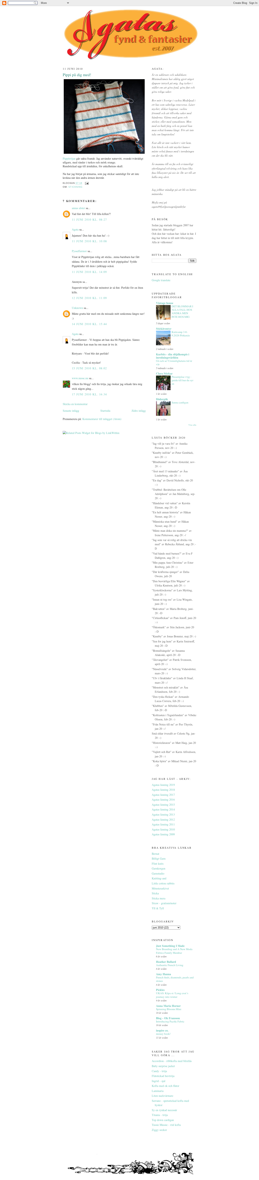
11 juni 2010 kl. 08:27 (89, 219)
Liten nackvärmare (162, 1096)
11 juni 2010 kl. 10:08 (89, 241)
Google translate (161, 280)
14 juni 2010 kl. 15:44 (89, 324)
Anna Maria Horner (168, 1006)
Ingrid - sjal (158, 1081)
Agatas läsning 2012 (163, 819)
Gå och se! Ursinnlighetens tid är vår (174, 362)
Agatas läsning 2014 (163, 809)
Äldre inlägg (138, 411)
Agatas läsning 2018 (163, 790)
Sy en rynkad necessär (164, 1110)
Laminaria (157, 1091)
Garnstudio (158, 873)
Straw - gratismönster (164, 903)
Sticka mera (158, 898)
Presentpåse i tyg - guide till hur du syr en (182, 380)
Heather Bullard (166, 962)
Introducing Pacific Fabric (170, 1021)
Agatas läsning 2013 (163, 814)
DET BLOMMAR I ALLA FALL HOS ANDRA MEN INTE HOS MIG (182, 311)
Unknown (77, 308)
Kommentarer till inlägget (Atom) (101, 419)
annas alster (78, 208)
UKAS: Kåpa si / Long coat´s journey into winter (172, 994)
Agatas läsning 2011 (163, 824)
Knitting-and (159, 878)
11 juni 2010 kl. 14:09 (89, 272)
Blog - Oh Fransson (168, 1018)
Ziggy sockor (159, 1130)
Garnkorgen (158, 868)
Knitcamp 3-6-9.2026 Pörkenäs (181, 333)
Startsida (105, 411)
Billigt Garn (159, 858)
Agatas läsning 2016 (163, 799)
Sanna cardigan (180, 402)
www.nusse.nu (80, 378)
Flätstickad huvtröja (163, 1076)
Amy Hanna (163, 974)
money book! (163, 1034)
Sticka (155, 893)
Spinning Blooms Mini (168, 1009)
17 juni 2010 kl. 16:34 (89, 394)
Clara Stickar (164, 373)
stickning (75, 187)
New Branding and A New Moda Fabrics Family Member (174, 950)
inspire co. (162, 1030)
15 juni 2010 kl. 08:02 (89, 368)
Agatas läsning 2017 (163, 795)
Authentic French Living (169, 965)
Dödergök (162, 399)
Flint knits (157, 863)
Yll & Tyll (158, 908)
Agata (75, 229)
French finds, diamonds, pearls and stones (175, 979)
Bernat (155, 854)
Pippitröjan (69, 158)
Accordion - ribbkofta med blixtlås (172, 1061)
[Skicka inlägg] (86, 183)
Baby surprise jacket (163, 1066)
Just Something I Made (170, 946)
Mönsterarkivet (160, 888)
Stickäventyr (163, 328)
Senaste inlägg (71, 411)
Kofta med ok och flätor (165, 1086)
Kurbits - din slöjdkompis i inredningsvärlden (172, 356)
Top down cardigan (163, 1120)
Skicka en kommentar (75, 404)
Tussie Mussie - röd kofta (166, 1125)
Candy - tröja (159, 1071)
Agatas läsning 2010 (163, 829)
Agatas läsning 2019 (163, 785)
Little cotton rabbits (163, 883)
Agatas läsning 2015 (163, 804)
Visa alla (192, 424)
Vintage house (164, 303)
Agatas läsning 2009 (163, 834)
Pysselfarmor (79, 251)
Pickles (160, 990)
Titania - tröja (160, 1115)
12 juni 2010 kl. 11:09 (89, 298)
